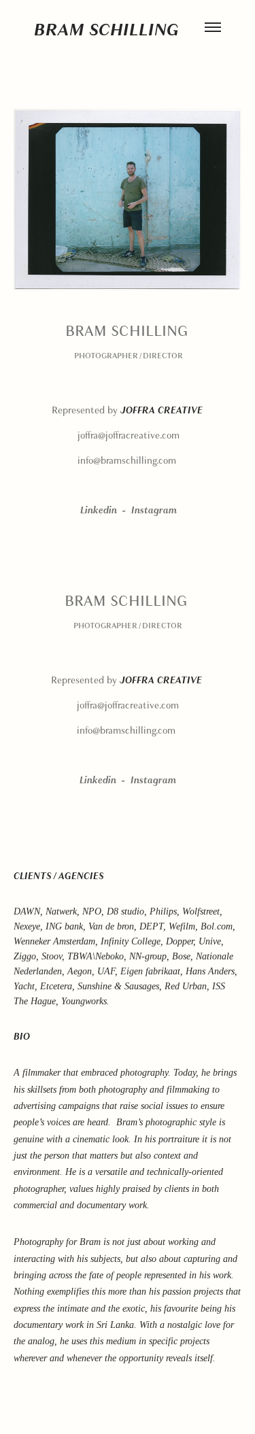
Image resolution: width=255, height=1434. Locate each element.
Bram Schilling (106, 29)
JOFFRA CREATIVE (161, 410)
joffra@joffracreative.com (129, 435)
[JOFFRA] (204, 410)
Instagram (154, 510)
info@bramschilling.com (127, 460)
